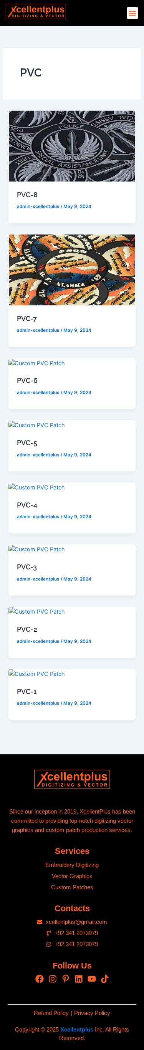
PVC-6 (27, 380)
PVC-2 (27, 629)
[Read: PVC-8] (71, 145)
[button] (132, 13)
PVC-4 (27, 505)
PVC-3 (27, 567)
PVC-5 (27, 443)
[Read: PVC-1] (36, 673)
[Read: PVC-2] (36, 611)
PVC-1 (26, 691)
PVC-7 (27, 319)
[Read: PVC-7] (71, 269)
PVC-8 (27, 195)
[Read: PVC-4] (36, 487)
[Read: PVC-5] (36, 424)
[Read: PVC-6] (36, 362)
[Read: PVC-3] (36, 549)
